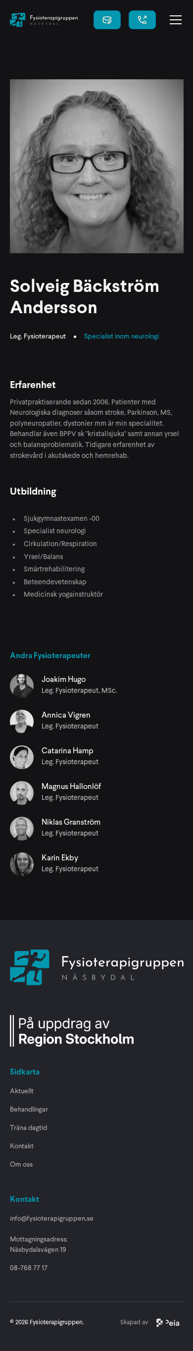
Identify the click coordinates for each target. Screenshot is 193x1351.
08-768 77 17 (29, 1268)
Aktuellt (22, 1091)
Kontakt (22, 1146)
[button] (174, 20)
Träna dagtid (28, 1128)
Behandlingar (29, 1109)
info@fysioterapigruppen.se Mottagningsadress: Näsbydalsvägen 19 (52, 1234)
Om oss (21, 1164)
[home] (44, 20)
